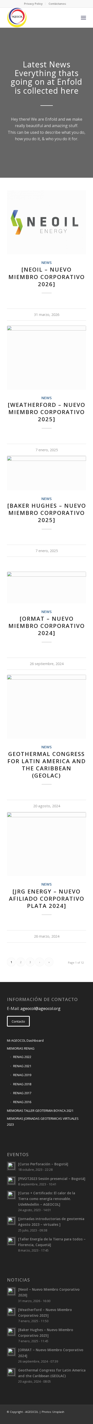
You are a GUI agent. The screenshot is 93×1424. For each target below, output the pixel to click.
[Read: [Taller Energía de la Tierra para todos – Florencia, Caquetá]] (11, 1241)
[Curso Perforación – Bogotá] (43, 1164)
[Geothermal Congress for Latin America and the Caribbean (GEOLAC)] (46, 707)
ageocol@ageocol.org (40, 1008)
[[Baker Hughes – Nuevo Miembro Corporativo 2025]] (46, 473)
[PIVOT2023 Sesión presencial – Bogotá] (51, 1178)
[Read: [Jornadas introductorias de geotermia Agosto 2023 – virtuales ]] (11, 1220)
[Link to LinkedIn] (67, 1418)
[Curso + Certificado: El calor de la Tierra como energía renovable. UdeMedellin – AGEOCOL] (46, 1199)
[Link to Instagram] (75, 1418)
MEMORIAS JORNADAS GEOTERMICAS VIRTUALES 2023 (43, 1121)
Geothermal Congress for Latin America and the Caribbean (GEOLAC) (46, 764)
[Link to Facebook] (60, 1418)
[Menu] (83, 18)
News (46, 262)
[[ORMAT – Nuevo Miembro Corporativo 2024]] (46, 587)
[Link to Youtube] (82, 1418)
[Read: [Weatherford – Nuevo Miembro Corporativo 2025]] (11, 1311)
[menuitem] (33, 3)
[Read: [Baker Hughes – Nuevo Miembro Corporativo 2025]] (11, 1331)
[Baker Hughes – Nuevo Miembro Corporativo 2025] (46, 513)
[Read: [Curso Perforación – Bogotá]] (11, 1166)
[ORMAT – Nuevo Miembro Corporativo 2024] (46, 626)
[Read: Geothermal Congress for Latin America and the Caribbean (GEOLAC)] (11, 1372)
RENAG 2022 (22, 1057)
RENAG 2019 (22, 1075)
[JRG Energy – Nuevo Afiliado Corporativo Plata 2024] (46, 899)
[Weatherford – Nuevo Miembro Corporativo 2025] (46, 412)
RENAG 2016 (22, 1102)
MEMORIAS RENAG (20, 1048)
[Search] (72, 18)
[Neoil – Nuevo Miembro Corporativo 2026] (46, 277)
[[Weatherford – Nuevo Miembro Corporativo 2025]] (46, 358)
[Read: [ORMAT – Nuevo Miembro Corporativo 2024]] (11, 1351)
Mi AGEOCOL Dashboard (25, 1040)
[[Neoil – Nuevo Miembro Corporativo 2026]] (46, 222)
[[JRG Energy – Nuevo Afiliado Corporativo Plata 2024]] (46, 844)
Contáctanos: (57, 3)
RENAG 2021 (22, 1066)
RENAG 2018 (22, 1084)
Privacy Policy (33, 3)
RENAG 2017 (22, 1093)
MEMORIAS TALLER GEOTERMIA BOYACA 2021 (40, 1110)
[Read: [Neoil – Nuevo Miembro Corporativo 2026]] (11, 1291)
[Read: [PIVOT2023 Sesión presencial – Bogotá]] (11, 1180)
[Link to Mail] (52, 1418)
